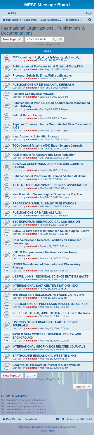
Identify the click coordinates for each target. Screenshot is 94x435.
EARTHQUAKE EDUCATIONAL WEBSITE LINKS (44, 355)
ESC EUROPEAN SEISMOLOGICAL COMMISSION (46, 221)
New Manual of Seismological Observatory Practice (47, 194)
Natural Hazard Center (27, 115)
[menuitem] (11, 13)
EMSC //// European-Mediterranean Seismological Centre (50, 231)
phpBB (35, 427)
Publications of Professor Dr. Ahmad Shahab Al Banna (49, 176)
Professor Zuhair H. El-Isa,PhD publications (42, 75)
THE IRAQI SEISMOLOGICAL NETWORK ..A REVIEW (48, 294)
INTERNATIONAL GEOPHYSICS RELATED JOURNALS (48, 346)
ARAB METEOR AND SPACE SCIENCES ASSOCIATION (49, 185)
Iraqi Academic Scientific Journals (35, 136)
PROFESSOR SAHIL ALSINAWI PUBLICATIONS (44, 203)
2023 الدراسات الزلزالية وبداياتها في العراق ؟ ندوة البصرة (47, 57)
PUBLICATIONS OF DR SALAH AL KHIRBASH (43, 84)
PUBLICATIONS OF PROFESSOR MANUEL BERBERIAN (49, 304)
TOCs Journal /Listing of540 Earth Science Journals (47, 145)
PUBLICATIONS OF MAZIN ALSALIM (37, 212)
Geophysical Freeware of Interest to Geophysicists (46, 364)
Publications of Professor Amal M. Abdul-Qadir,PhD (47, 66)
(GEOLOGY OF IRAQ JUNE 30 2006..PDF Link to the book (51, 313)
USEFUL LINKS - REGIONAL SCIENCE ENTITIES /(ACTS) (50, 276)
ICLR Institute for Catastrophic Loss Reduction (43, 154)
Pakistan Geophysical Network (33, 93)
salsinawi (31, 60)
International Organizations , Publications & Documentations (43, 30)
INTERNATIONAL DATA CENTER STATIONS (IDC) (45, 285)
